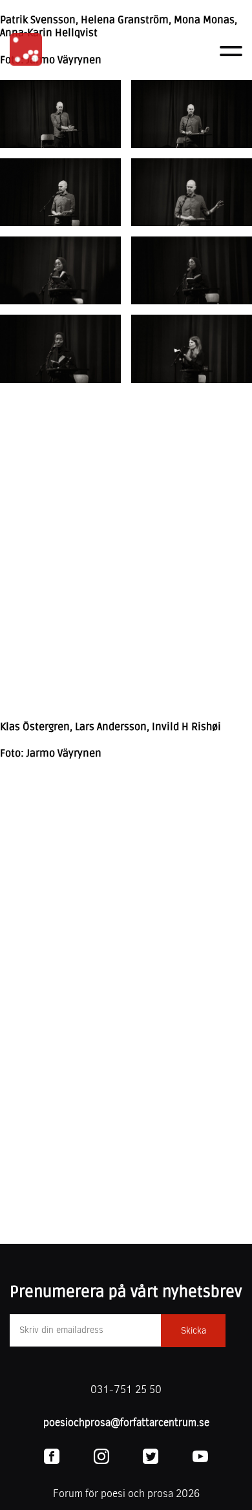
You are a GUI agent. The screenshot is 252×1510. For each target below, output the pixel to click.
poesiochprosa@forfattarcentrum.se (126, 1422)
